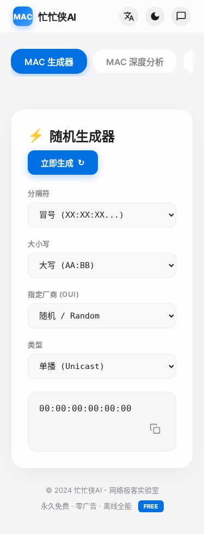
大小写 (39, 243)
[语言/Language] (129, 16)
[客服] (181, 16)
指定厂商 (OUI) (53, 294)
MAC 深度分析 (135, 61)
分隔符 (39, 193)
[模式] (155, 16)
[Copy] (155, 429)
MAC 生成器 (48, 61)
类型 (35, 344)
